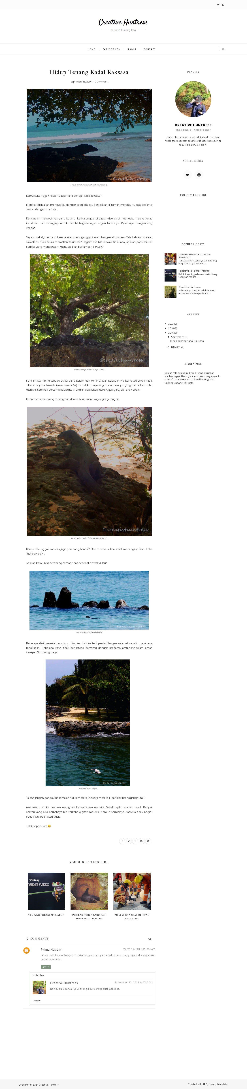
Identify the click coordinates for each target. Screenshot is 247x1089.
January (176, 346)
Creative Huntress (64, 983)
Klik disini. (202, 144)
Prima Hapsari (52, 949)
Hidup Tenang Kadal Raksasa (187, 340)
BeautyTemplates (218, 1084)
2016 (171, 332)
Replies (40, 975)
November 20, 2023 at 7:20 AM (134, 982)
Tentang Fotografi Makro (46, 915)
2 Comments (101, 81)
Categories (110, 49)
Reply (46, 967)
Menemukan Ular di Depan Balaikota (132, 917)
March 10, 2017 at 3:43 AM (139, 949)
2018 (171, 328)
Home (91, 49)
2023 (171, 323)
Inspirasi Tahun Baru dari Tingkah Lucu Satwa (89, 917)
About (132, 49)
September (178, 337)
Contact (150, 49)
